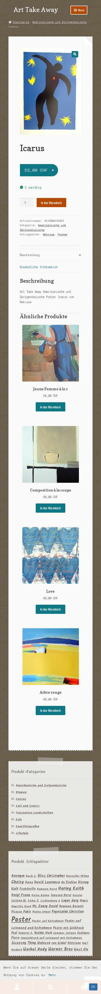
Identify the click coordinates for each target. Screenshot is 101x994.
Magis (84, 900)
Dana (29, 882)
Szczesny (18, 943)
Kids (19, 819)
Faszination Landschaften (34, 812)
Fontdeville (27, 888)
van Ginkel (58, 943)
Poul (14, 932)
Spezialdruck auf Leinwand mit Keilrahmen (51, 938)
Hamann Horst (47, 889)
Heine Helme (40, 895)
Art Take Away (36, 9)
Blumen (21, 792)
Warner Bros (60, 949)
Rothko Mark (43, 932)
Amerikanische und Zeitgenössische (59, 22)
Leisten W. (19, 900)
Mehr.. (54, 975)
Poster (63, 234)
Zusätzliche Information (39, 267)
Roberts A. (25, 933)
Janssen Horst (60, 895)
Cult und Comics (27, 806)
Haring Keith (71, 888)
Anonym (18, 876)
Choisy (17, 882)
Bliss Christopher (51, 875)
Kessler (77, 895)
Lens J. (33, 900)
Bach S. (31, 876)
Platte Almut (41, 911)
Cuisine (21, 799)
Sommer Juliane (64, 933)
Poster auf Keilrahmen (48, 921)
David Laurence (47, 882)
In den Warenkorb (51, 202)
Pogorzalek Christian (68, 911)
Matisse (48, 234)
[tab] (50, 255)
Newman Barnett (71, 906)
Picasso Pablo (21, 911)
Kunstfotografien (27, 826)
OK (93, 987)
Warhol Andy (35, 949)
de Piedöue (69, 882)
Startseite (21, 22)
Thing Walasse (38, 943)
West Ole (81, 949)
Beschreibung (30, 255)
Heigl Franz (20, 895)
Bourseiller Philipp (77, 876)
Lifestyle (22, 833)
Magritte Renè (21, 906)
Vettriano (74, 943)
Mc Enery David (45, 906)
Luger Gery (70, 900)
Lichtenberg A (50, 900)
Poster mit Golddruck (68, 928)
